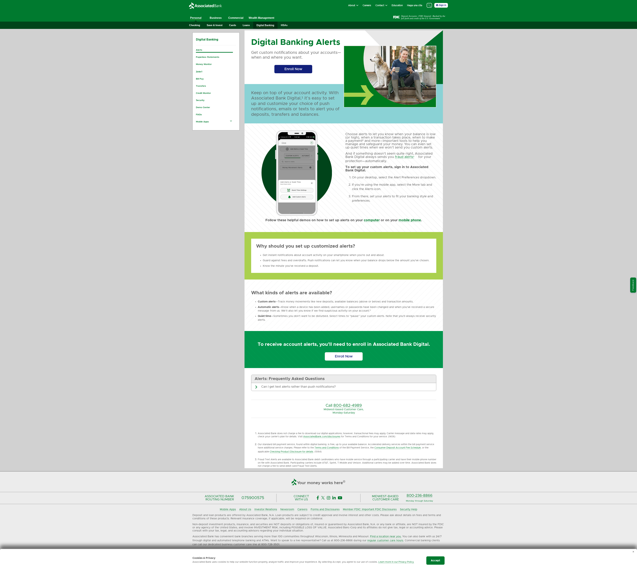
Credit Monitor (203, 93)
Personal (195, 17)
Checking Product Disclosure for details (291, 452)
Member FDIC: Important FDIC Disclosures (370, 509)
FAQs (199, 115)
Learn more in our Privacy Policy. (396, 562)
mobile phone (410, 220)
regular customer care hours (385, 540)
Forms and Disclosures (325, 509)
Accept (435, 560)
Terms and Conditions (327, 448)
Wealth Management (261, 17)
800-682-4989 (347, 406)
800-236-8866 (419, 496)
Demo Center (203, 107)
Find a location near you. (385, 536)
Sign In (442, 5)
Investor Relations (265, 509)
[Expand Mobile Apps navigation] (231, 121)
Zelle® (199, 72)
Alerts (199, 50)
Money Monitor (204, 64)
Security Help (408, 509)
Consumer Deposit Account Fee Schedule (397, 448)
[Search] (429, 5)
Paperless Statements (207, 57)
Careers (302, 509)
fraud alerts (404, 157)
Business (216, 17)
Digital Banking (207, 39)
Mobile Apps (202, 122)
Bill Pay (200, 79)
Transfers (201, 86)
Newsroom (287, 509)
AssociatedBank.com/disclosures (321, 436)
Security (200, 100)
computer (372, 220)
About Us (245, 509)
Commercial (235, 17)
